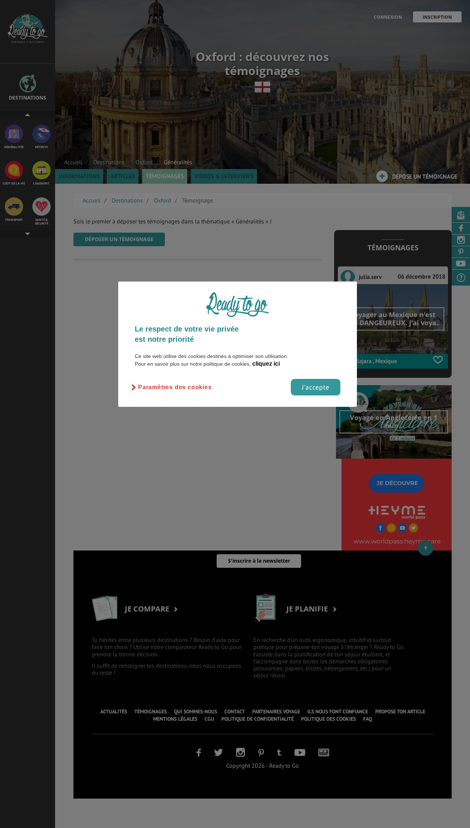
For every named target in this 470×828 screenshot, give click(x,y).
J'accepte (315, 387)
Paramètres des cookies (175, 387)
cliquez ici (266, 364)
